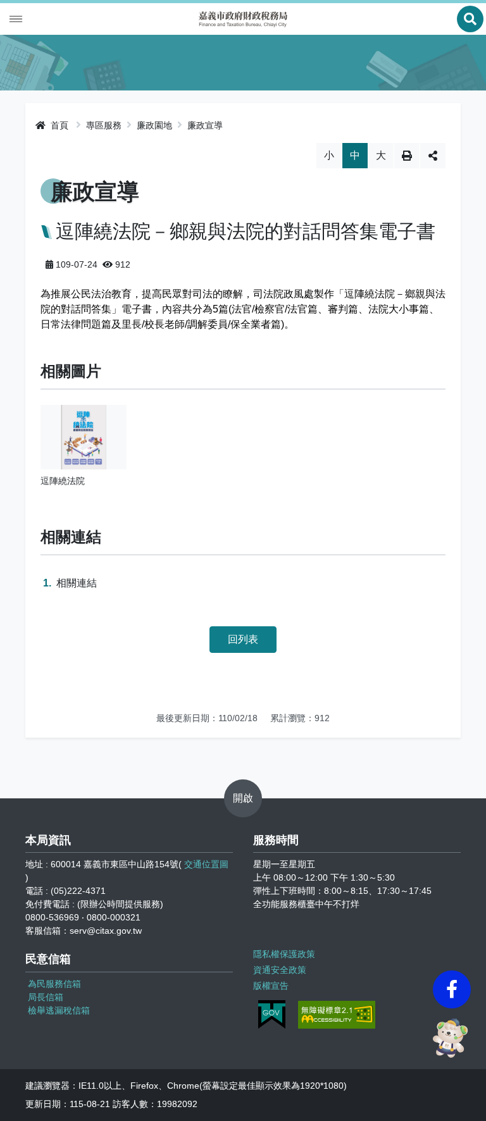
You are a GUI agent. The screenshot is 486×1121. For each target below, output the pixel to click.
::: (29, 123)
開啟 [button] (243, 798)
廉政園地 (154, 125)
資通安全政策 (279, 970)
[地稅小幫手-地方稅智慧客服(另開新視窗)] (452, 1038)
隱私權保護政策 (284, 954)
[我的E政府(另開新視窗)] (271, 1014)
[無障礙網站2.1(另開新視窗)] (336, 1015)
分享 (433, 155)
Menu (16, 19)
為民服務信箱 (54, 984)
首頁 (58, 125)
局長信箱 (45, 997)
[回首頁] (243, 19)
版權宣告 (271, 986)
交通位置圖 (206, 864)
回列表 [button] (243, 639)
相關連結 (76, 583)
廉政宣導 (205, 125)
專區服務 (104, 125)
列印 (407, 155)
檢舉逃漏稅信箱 (59, 1010)
